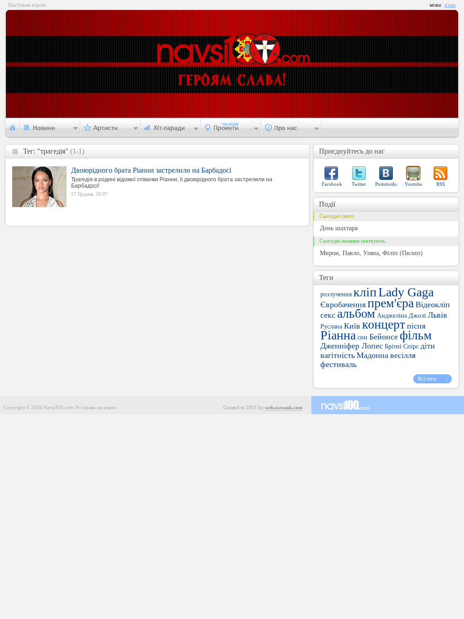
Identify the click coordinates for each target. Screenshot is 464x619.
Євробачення (343, 304)
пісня (416, 325)
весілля (403, 355)
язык (450, 5)
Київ (352, 325)
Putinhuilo (386, 184)
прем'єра (390, 303)
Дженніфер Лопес (351, 345)
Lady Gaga (406, 292)
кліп (365, 292)
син (362, 337)
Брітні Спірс (402, 346)
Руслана (331, 326)
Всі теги (427, 379)
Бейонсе (383, 336)
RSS (440, 184)
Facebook (332, 184)
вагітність (337, 355)
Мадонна (372, 355)
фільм (416, 335)
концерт (383, 324)
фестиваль (338, 364)
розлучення (336, 294)
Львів (437, 314)
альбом (356, 313)
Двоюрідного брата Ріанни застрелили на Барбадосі (151, 170)
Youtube (413, 184)
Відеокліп (433, 304)
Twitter (359, 184)
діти (427, 345)
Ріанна (338, 335)
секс (327, 314)
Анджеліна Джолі (401, 315)
